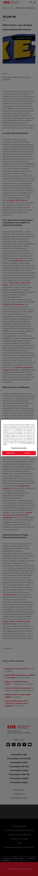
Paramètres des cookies (19, 448)
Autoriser (27, 453)
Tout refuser (11, 453)
